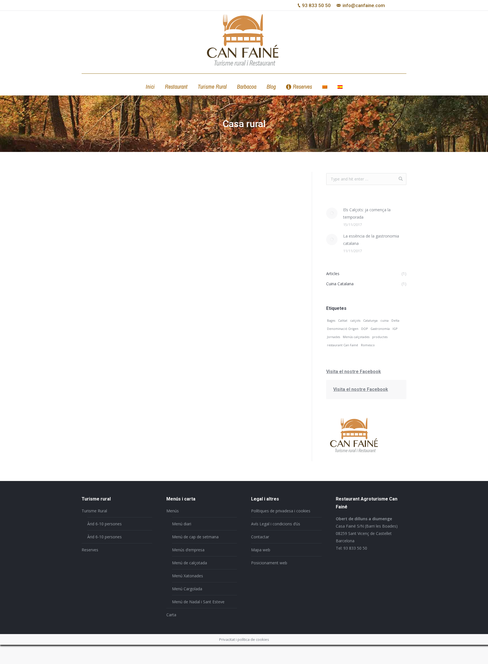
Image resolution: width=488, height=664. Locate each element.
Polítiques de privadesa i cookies (280, 510)
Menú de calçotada (189, 562)
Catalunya (370, 321)
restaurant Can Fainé (342, 345)
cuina (384, 321)
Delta (395, 321)
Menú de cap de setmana (195, 536)
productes (379, 337)
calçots (355, 321)
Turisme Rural (94, 510)
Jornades (333, 337)
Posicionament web (269, 562)
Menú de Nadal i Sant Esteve (198, 601)
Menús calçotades (356, 337)
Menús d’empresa (188, 549)
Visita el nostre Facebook (353, 371)
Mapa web (260, 549)
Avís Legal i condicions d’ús (275, 523)
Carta (171, 614)
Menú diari (181, 523)
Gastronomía (380, 329)
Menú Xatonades (187, 575)
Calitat (342, 321)
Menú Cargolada (187, 588)
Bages (331, 321)
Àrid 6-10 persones (104, 523)
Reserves (90, 549)
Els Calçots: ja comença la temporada (367, 213)
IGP (395, 329)
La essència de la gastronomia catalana (371, 239)
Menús (172, 510)
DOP (364, 329)
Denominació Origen (342, 329)
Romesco (368, 345)
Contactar (260, 536)
